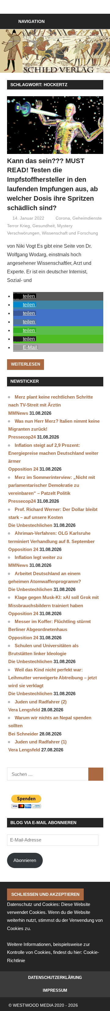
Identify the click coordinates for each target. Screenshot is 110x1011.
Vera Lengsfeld (24, 709)
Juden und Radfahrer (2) (41, 701)
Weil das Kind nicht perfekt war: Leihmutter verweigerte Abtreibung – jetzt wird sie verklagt (52, 677)
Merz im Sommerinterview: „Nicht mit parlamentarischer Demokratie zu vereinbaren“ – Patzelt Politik (51, 485)
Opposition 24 (23, 469)
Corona (63, 218)
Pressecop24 (22, 437)
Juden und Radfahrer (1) (41, 741)
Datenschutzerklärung (55, 977)
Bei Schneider (23, 733)
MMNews (18, 413)
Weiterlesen (25, 364)
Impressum (55, 990)
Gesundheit (43, 225)
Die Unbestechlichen (30, 525)
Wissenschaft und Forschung (70, 233)
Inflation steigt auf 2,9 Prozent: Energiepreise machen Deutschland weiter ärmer (53, 453)
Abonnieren (24, 860)
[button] (24, 296)
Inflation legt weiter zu (38, 557)
